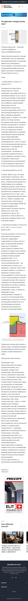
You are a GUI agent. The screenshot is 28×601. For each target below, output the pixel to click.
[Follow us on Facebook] (12, 577)
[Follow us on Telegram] (15, 577)
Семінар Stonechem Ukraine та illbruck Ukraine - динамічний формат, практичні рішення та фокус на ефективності (11, 549)
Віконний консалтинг (14, 565)
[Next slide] (25, 526)
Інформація (4, 587)
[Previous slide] (21, 526)
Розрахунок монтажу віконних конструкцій (13, 2)
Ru (15, 591)
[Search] (21, 6)
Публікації (3, 582)
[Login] (18, 6)
